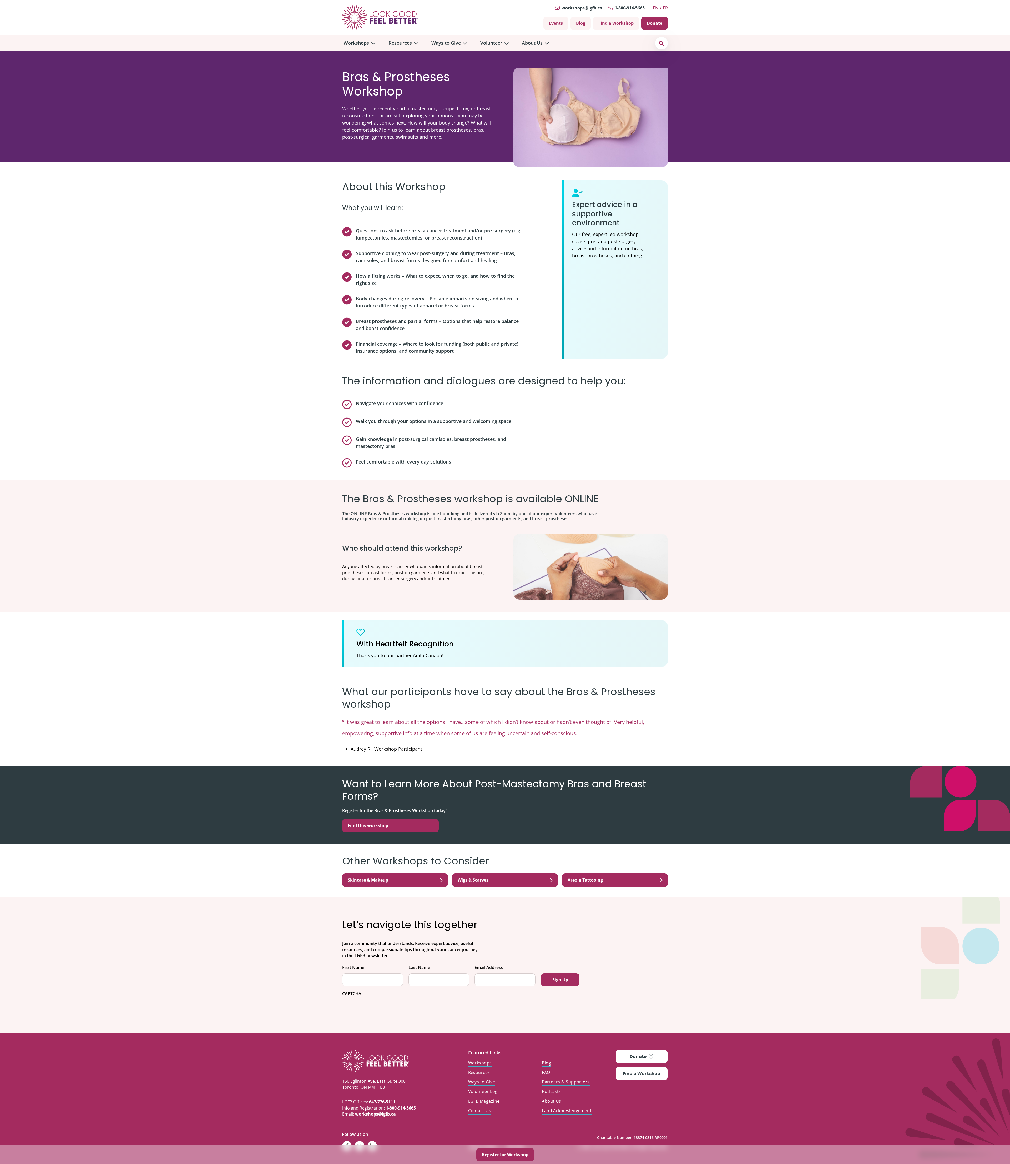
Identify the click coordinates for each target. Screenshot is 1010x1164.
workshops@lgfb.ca (582, 8)
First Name (353, 967)
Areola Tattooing (585, 880)
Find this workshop (368, 825)
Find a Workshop (616, 23)
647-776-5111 (382, 1102)
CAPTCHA (351, 994)
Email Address (488, 967)
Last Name (419, 967)
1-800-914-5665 (630, 8)
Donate (654, 23)
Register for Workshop (505, 1154)
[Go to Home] (380, 17)
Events (556, 23)
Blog (580, 23)
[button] (661, 43)
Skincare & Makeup (368, 880)
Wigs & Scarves (473, 880)
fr (665, 8)
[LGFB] (387, 1061)
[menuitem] (359, 43)
